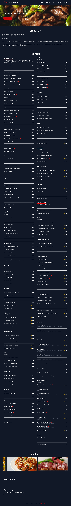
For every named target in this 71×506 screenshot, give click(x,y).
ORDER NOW (7, 18)
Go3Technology (43, 503)
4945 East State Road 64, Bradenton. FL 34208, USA (15, 492)
